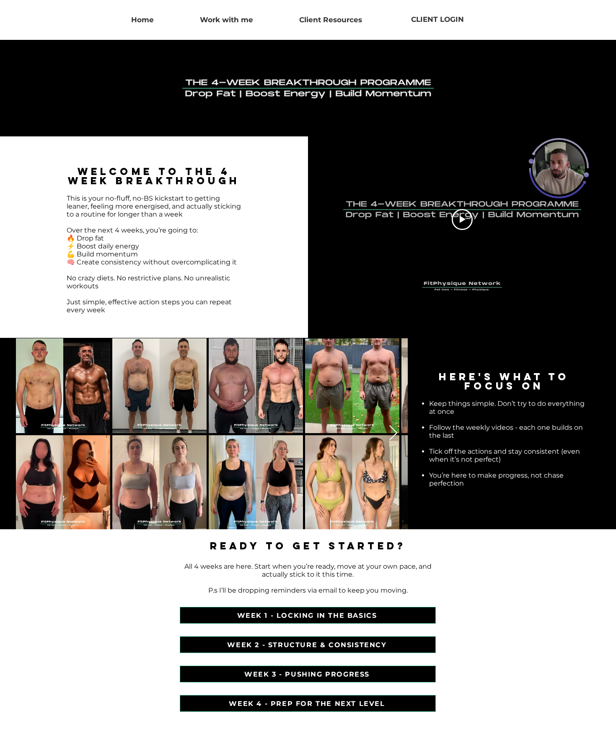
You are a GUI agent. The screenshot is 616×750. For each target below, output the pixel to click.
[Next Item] (393, 433)
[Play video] (462, 219)
